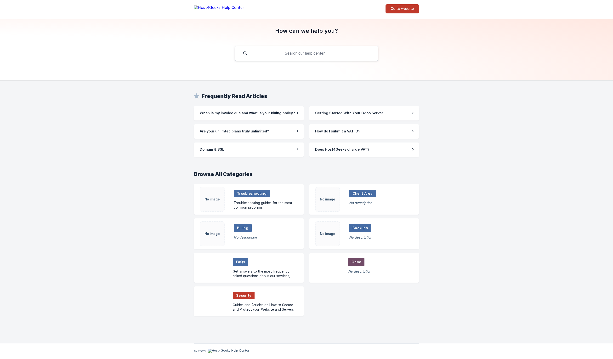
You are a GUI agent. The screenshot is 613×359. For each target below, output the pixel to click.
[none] (219, 8)
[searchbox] (306, 53)
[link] (249, 113)
